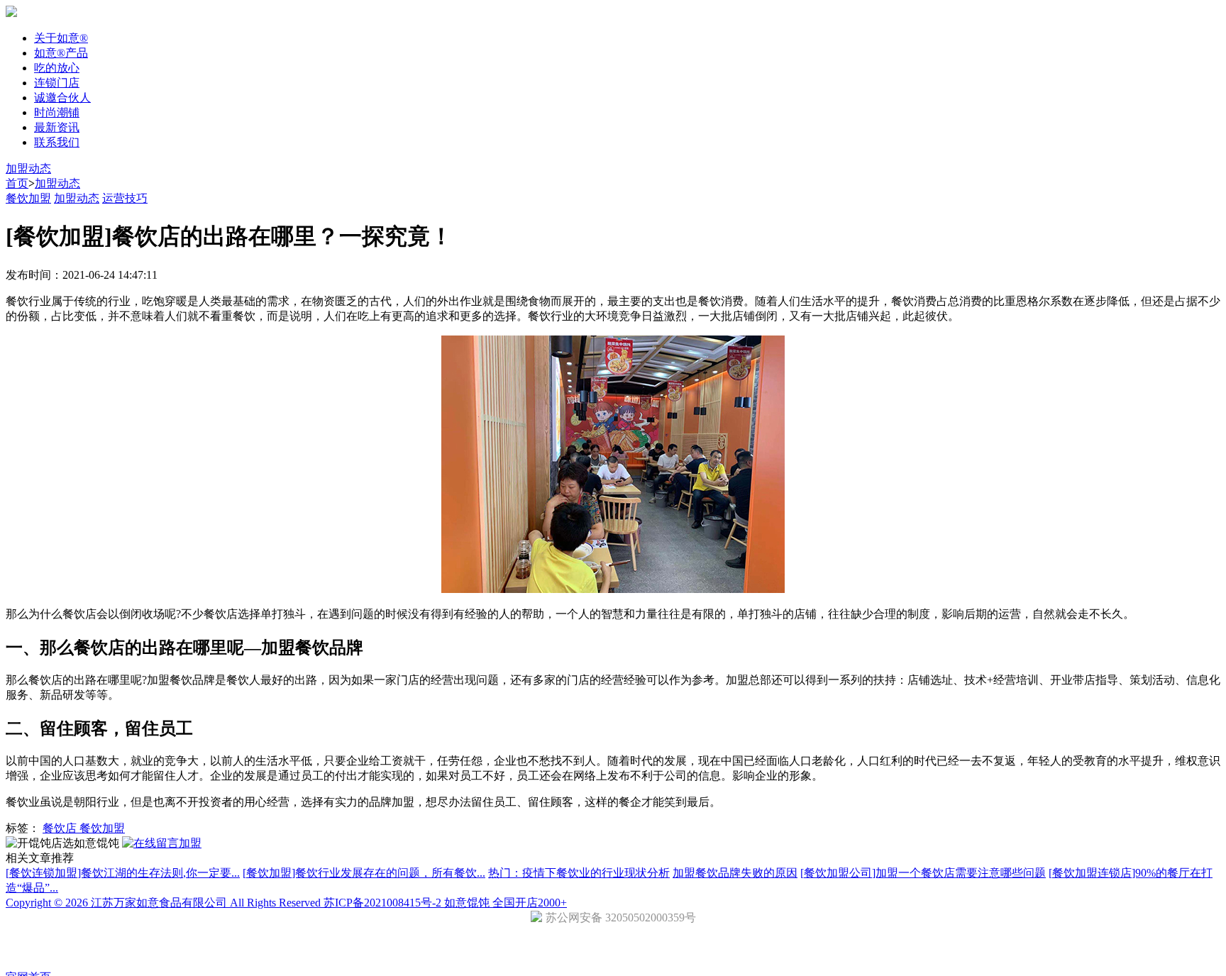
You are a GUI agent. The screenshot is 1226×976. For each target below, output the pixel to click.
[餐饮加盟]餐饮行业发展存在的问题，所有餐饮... (364, 873)
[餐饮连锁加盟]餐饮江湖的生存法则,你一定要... (123, 873)
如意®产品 (61, 53)
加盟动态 (28, 168)
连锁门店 (56, 83)
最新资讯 (56, 127)
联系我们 (56, 142)
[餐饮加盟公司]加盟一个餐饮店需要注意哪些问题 (923, 873)
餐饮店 (61, 828)
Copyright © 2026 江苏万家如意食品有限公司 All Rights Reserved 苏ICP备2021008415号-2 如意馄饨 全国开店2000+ (286, 903)
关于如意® (61, 38)
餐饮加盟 (28, 198)
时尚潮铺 (56, 112)
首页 (17, 183)
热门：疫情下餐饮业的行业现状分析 (579, 873)
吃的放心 (56, 68)
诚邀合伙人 (62, 98)
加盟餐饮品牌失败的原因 (735, 873)
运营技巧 (125, 198)
